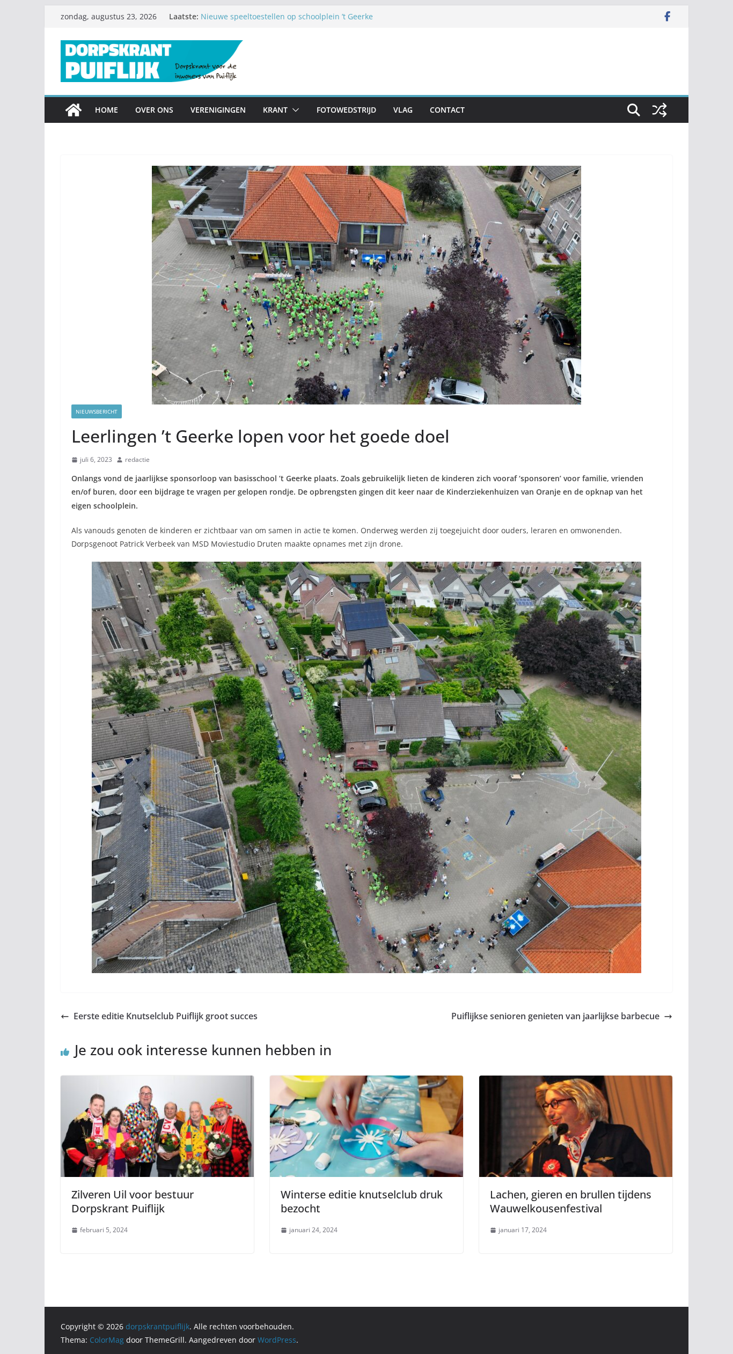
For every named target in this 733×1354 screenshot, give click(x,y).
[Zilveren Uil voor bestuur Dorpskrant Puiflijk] (157, 1083)
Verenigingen (218, 110)
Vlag (403, 110)
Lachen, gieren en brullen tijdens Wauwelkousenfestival (570, 1201)
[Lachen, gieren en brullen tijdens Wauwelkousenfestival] (575, 1083)
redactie (137, 459)
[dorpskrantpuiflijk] (73, 110)
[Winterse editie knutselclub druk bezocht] (366, 1083)
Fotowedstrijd (346, 110)
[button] (293, 109)
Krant (275, 110)
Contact (447, 110)
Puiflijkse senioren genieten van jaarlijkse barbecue (555, 1016)
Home (106, 110)
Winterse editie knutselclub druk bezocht (362, 1201)
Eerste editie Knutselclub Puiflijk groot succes (166, 1016)
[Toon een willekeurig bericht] (659, 110)
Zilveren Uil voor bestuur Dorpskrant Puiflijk (132, 1201)
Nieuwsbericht (97, 411)
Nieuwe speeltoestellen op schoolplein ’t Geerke (287, 16)
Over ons (154, 110)
